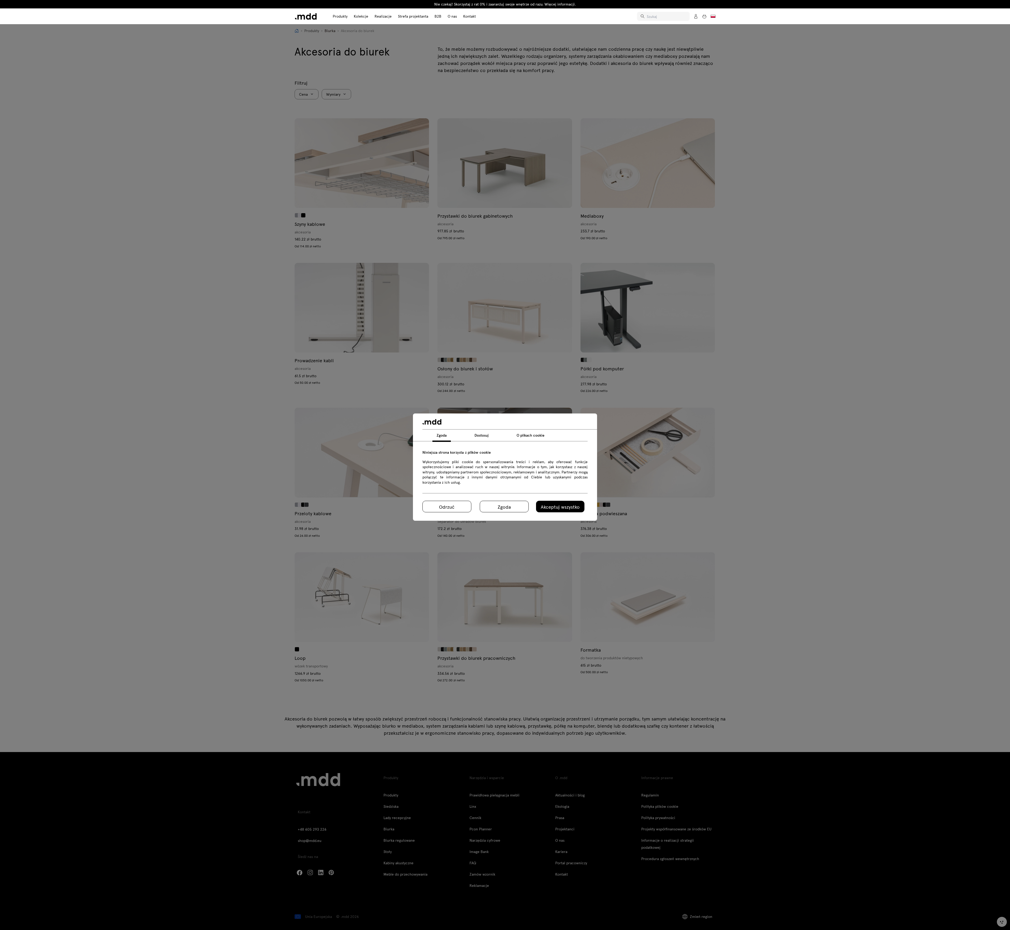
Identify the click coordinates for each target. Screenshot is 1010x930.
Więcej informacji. (560, 4)
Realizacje (383, 16)
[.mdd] (306, 16)
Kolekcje (361, 16)
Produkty (340, 16)
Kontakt (469, 16)
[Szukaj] (643, 16)
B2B (438, 16)
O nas (452, 16)
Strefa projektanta (413, 16)
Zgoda (504, 506)
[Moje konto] (696, 16)
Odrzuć (446, 506)
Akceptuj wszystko (560, 506)
